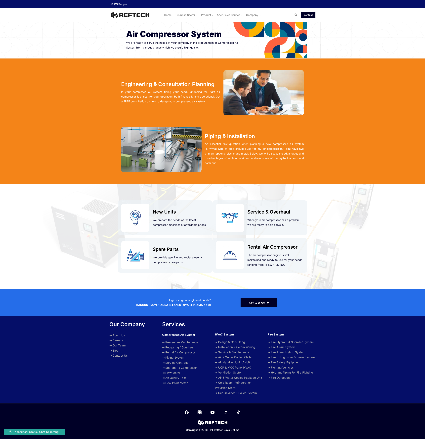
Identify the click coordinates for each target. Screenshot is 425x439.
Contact (308, 14)
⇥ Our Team (117, 345)
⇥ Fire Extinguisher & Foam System (291, 357)
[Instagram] (200, 412)
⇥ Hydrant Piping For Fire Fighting (290, 372)
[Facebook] (187, 412)
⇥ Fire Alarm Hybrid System (286, 352)
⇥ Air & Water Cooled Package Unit (238, 377)
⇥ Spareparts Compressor (179, 367)
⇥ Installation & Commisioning (235, 347)
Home (167, 15)
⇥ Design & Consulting (230, 342)
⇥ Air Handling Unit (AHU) (232, 362)
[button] (259, 302)
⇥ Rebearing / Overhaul (178, 347)
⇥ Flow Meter (171, 373)
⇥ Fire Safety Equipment (284, 362)
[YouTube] (212, 412)
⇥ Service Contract (175, 362)
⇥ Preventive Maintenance (180, 342)
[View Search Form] (296, 15)
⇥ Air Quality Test (174, 378)
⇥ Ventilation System (229, 372)
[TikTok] (238, 412)
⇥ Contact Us (118, 355)
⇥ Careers (116, 340)
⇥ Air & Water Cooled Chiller (234, 357)
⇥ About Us (117, 335)
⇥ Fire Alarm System (282, 347)
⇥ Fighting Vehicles (281, 367)
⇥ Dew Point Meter (175, 383)
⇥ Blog (113, 350)
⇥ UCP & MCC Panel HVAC (233, 367)
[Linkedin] (225, 412)
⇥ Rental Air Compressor (178, 352)
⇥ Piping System (173, 357)
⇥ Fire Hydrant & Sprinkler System (291, 342)
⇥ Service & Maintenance (232, 352)
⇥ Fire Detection (279, 377)
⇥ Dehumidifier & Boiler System (236, 393)
